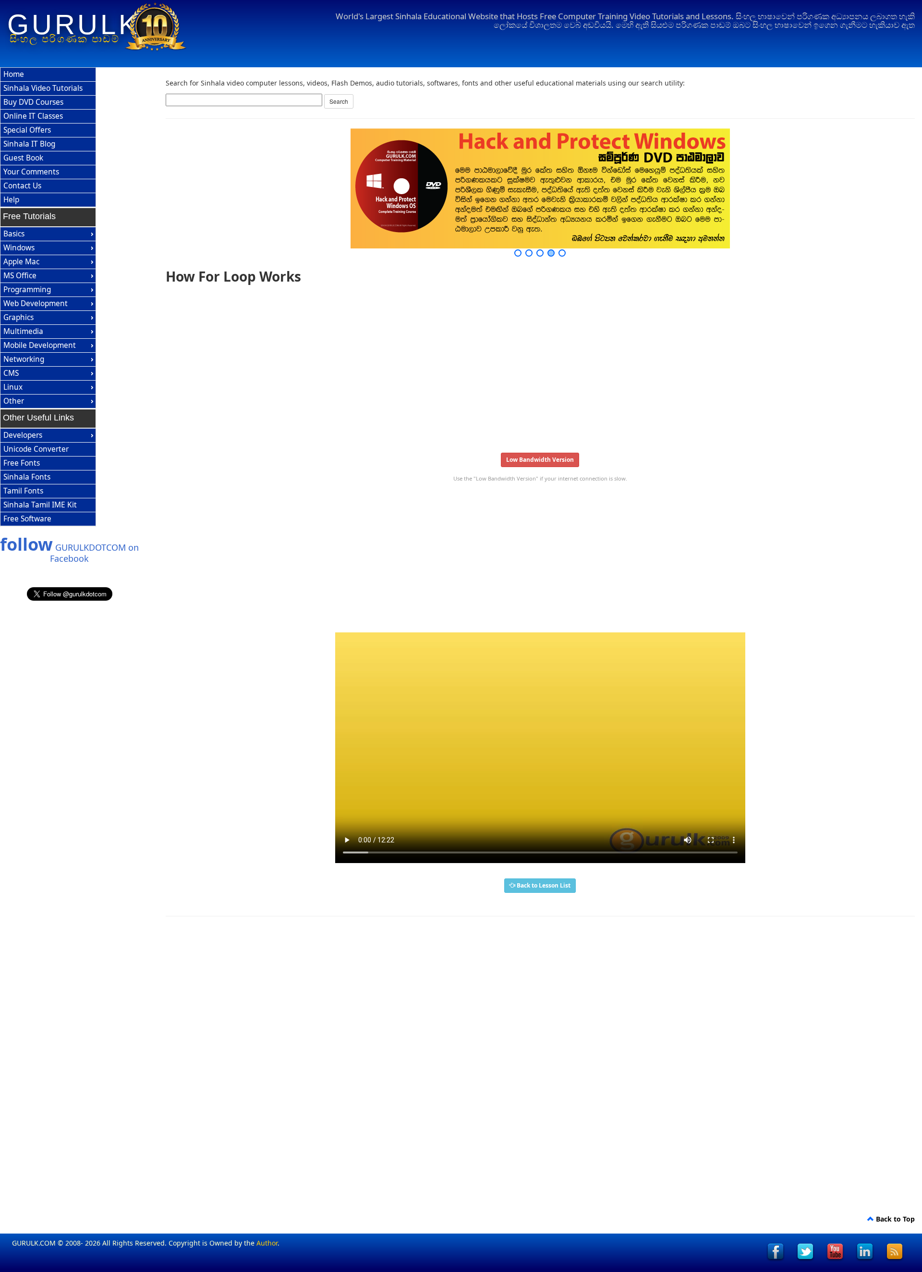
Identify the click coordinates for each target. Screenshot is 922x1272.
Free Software (27, 519)
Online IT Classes (33, 116)
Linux (13, 387)
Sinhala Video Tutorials (43, 88)
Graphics (18, 317)
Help (11, 200)
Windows (19, 248)
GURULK (73, 24)
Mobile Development (39, 345)
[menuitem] (48, 75)
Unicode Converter (36, 449)
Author (267, 1242)
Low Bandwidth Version (540, 460)
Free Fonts (21, 463)
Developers (22, 435)
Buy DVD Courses (33, 102)
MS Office (19, 276)
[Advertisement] (454, 365)
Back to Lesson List (542, 885)
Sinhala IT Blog (29, 144)
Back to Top (894, 1218)
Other (13, 401)
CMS (11, 373)
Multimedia (23, 331)
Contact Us (22, 186)
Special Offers (27, 130)
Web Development (35, 303)
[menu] (48, 137)
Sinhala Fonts (26, 477)
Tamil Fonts (23, 491)
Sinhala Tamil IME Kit (40, 505)
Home (13, 74)
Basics (13, 234)
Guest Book (23, 158)
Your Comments (31, 172)
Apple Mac (21, 262)
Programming (27, 289)
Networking (23, 359)
